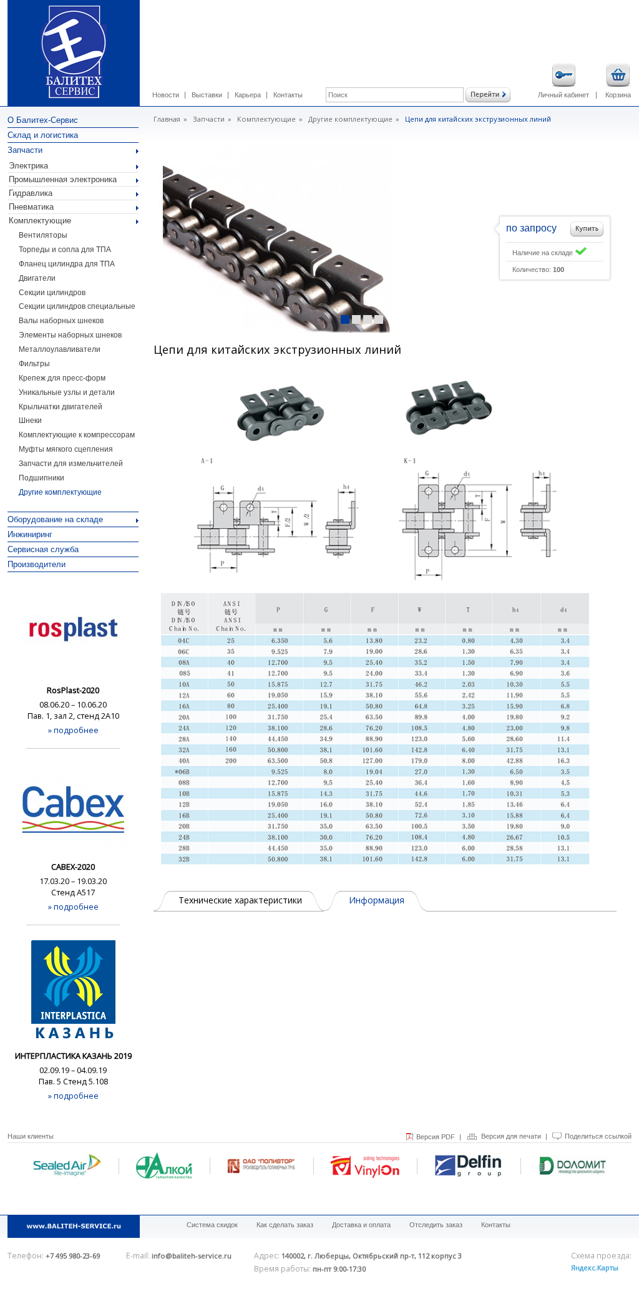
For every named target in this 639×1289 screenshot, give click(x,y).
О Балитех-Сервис (42, 120)
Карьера (248, 95)
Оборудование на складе (55, 519)
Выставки (207, 95)
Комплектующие (40, 220)
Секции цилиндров (52, 292)
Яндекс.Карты (594, 1267)
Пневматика (31, 207)
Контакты (288, 95)
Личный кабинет (563, 95)
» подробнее (73, 730)
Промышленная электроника (63, 179)
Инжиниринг (29, 534)
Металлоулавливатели (59, 349)
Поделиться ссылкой (598, 1136)
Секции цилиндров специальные (77, 306)
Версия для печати (511, 1136)
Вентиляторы (43, 235)
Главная (167, 119)
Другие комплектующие (60, 492)
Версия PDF (435, 1137)
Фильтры (34, 363)
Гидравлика (30, 193)
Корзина (618, 95)
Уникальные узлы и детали (67, 392)
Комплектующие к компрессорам (77, 434)
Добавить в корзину (586, 228)
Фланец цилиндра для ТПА (67, 264)
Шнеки (30, 420)
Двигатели (37, 278)
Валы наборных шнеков (61, 320)
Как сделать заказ (284, 1224)
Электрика (28, 165)
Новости (165, 95)
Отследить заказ (435, 1224)
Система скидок (212, 1224)
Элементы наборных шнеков (70, 335)
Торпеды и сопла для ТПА (65, 249)
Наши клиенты (30, 1136)
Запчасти (24, 150)
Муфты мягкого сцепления (66, 449)
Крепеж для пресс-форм (62, 378)
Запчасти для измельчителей (71, 463)
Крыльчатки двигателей (60, 406)
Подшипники (41, 478)
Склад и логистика (42, 135)
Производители (36, 564)
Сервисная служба (43, 549)
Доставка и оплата (361, 1224)
